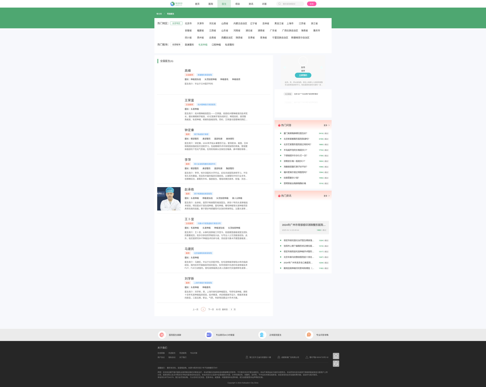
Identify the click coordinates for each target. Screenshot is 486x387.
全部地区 (176, 23)
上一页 (195, 309)
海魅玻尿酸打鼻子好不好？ (296, 166)
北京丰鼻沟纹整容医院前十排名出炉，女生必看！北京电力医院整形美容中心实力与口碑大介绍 (299, 257)
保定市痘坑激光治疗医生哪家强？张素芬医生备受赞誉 (299, 240)
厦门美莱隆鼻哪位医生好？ (296, 133)
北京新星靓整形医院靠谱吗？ (297, 138)
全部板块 (176, 44)
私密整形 (229, 44)
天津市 (200, 23)
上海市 (290, 23)
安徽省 (188, 30)
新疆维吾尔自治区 (300, 37)
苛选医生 (170, 13)
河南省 (237, 30)
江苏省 (302, 23)
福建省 (200, 30)
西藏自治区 (227, 37)
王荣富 (189, 100)
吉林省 (265, 23)
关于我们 (182, 357)
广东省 (273, 30)
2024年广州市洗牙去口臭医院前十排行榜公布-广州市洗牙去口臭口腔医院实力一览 (299, 262)
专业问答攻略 (322, 334)
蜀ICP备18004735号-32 (318, 357)
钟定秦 (189, 130)
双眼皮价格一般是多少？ (295, 161)
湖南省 (261, 30)
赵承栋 (189, 189)
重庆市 (316, 30)
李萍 (188, 159)
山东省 (224, 30)
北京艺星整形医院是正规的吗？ (298, 144)
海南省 (304, 30)
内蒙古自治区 (240, 23)
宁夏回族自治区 (280, 37)
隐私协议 (172, 357)
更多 (325, 125)
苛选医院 (182, 353)
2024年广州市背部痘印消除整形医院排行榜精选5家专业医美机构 (304, 225)
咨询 (312, 4)
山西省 (224, 23)
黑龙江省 (279, 23)
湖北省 (249, 30)
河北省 (212, 23)
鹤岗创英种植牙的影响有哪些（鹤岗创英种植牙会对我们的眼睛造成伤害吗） (299, 268)
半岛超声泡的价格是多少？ (296, 149)
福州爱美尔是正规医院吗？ (296, 172)
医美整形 (189, 44)
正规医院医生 (275, 334)
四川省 (188, 37)
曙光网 (159, 13)
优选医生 (172, 353)
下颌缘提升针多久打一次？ (296, 155)
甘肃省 (251, 37)
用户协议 (161, 357)
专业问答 (193, 353)
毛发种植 (202, 44)
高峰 (188, 70)
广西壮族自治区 (290, 30)
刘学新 (189, 278)
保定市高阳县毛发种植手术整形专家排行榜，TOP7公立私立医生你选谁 (299, 251)
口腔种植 (216, 44)
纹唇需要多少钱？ (292, 177)
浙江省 (314, 23)
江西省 (212, 30)
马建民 (189, 249)
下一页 (211, 309)
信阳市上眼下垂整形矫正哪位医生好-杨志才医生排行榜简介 (299, 245)
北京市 (188, 23)
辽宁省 (253, 23)
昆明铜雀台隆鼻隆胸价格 (295, 183)
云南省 (212, 37)
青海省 (263, 37)
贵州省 (200, 37)
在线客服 (161, 353)
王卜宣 (189, 219)
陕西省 (239, 37)
